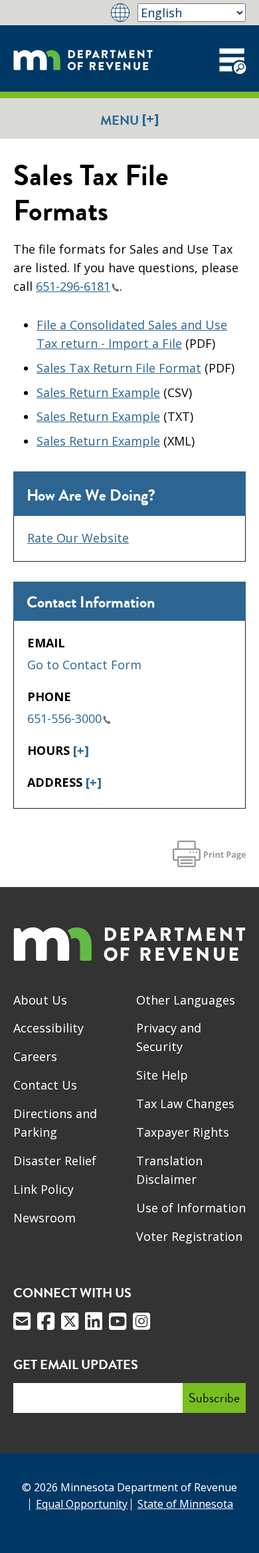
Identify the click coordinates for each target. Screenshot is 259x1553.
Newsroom (44, 1218)
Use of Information (191, 1208)
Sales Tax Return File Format (119, 368)
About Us (40, 1000)
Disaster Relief (54, 1161)
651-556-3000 (64, 718)
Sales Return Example (98, 392)
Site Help (162, 1075)
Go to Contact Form (84, 665)
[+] (81, 750)
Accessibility (48, 1028)
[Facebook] (45, 1321)
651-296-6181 (73, 286)
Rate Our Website (78, 538)
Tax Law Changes (185, 1103)
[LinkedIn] (93, 1321)
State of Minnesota (185, 1504)
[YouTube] (117, 1321)
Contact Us (45, 1085)
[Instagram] (141, 1321)
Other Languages (185, 1000)
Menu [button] (129, 120)
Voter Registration (189, 1236)
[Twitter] (69, 1321)
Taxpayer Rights (182, 1132)
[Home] (83, 58)
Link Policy (43, 1189)
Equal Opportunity (82, 1504)
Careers (35, 1056)
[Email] (22, 1321)
